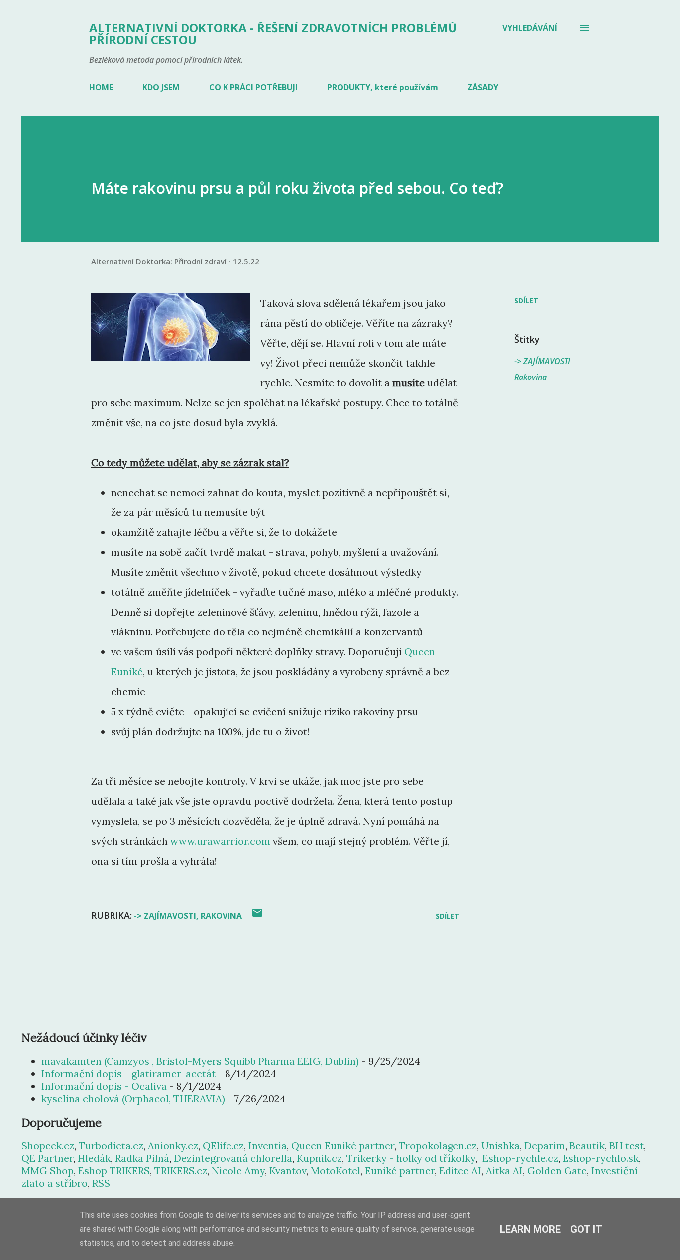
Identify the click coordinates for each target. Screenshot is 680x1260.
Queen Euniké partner (342, 1145)
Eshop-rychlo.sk (601, 1158)
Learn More (530, 1229)
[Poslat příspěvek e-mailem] (257, 916)
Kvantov (287, 1170)
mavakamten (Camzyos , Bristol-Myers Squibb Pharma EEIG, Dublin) (200, 1061)
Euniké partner (400, 1170)
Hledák (94, 1158)
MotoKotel (335, 1170)
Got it (586, 1229)
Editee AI (460, 1170)
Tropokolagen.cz (438, 1145)
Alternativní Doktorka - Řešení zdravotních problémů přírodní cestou (273, 33)
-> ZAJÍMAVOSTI (542, 361)
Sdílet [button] (526, 300)
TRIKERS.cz (180, 1170)
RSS (101, 1183)
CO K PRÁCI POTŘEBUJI (253, 87)
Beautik (587, 1145)
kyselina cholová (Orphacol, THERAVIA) (133, 1098)
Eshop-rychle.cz (520, 1158)
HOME (101, 87)
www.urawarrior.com (220, 841)
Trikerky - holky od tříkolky (410, 1158)
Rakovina (530, 377)
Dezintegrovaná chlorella (233, 1158)
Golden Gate (557, 1170)
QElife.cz (223, 1145)
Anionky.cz (173, 1145)
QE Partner (47, 1158)
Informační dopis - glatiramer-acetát (128, 1073)
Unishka (500, 1145)
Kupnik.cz (319, 1158)
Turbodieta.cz (111, 1145)
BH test (626, 1145)
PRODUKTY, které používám (382, 87)
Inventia (267, 1145)
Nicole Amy (238, 1170)
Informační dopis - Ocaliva (104, 1086)
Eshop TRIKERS (114, 1170)
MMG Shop (47, 1170)
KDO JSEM (161, 87)
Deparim (544, 1145)
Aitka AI (504, 1170)
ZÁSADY (482, 87)
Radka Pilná (142, 1158)
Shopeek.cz (47, 1145)
